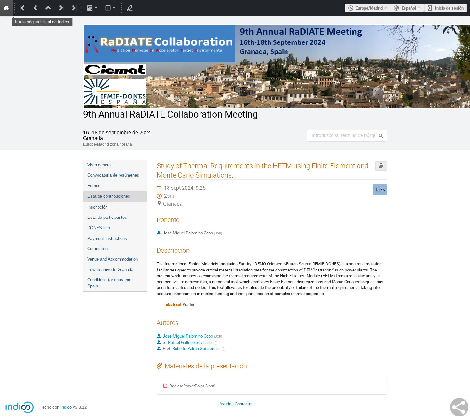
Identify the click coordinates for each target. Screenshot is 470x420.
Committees (98, 248)
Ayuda (225, 404)
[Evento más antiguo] (35, 8)
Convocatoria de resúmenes (113, 175)
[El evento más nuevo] (73, 8)
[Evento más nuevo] (61, 8)
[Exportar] (92, 8)
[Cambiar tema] (111, 8)
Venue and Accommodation (112, 259)
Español (409, 8)
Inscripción (97, 207)
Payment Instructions (107, 238)
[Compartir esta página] (459, 407)
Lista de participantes (107, 217)
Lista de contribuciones (108, 196)
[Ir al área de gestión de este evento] (129, 8)
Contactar (244, 404)
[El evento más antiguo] (22, 8)
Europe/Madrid (369, 8)
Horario (93, 185)
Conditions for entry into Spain (109, 283)
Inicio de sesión (449, 8)
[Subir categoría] (48, 8)
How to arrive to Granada (110, 269)
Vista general (99, 165)
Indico (66, 407)
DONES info (98, 227)
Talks (380, 189)
